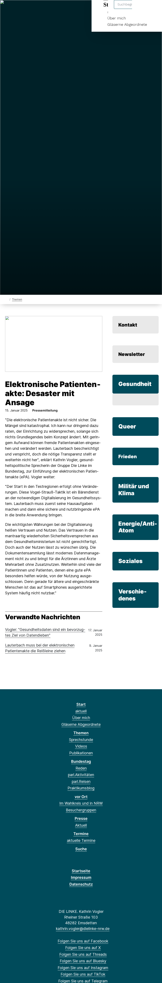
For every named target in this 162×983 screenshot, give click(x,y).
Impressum (81, 877)
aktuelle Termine (81, 840)
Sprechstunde (81, 739)
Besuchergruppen (81, 810)
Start (81, 704)
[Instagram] (36, 9)
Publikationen (81, 753)
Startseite (81, 871)
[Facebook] (8, 9)
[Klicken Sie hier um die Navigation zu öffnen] (153, 9)
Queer (127, 426)
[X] (15, 9)
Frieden (127, 456)
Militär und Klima (133, 489)
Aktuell (81, 825)
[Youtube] (56, 9)
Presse (81, 818)
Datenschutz (81, 884)
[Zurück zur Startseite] (7, 299)
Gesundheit (134, 383)
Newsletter (131, 354)
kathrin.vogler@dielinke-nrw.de (82, 928)
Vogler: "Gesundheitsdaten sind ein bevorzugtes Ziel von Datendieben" (45, 632)
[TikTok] (42, 9)
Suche (81, 849)
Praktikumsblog (81, 788)
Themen (17, 299)
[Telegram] (49, 9)
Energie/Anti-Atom (137, 527)
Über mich (116, 18)
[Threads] (22, 9)
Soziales (130, 561)
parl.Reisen (81, 781)
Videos (81, 746)
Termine (81, 833)
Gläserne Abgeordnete (127, 24)
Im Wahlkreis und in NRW (81, 803)
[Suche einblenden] (141, 9)
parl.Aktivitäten (81, 774)
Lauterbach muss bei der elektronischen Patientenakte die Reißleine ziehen (39, 648)
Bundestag (81, 761)
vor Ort (81, 796)
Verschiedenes (132, 595)
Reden (81, 768)
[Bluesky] (29, 9)
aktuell (81, 711)
